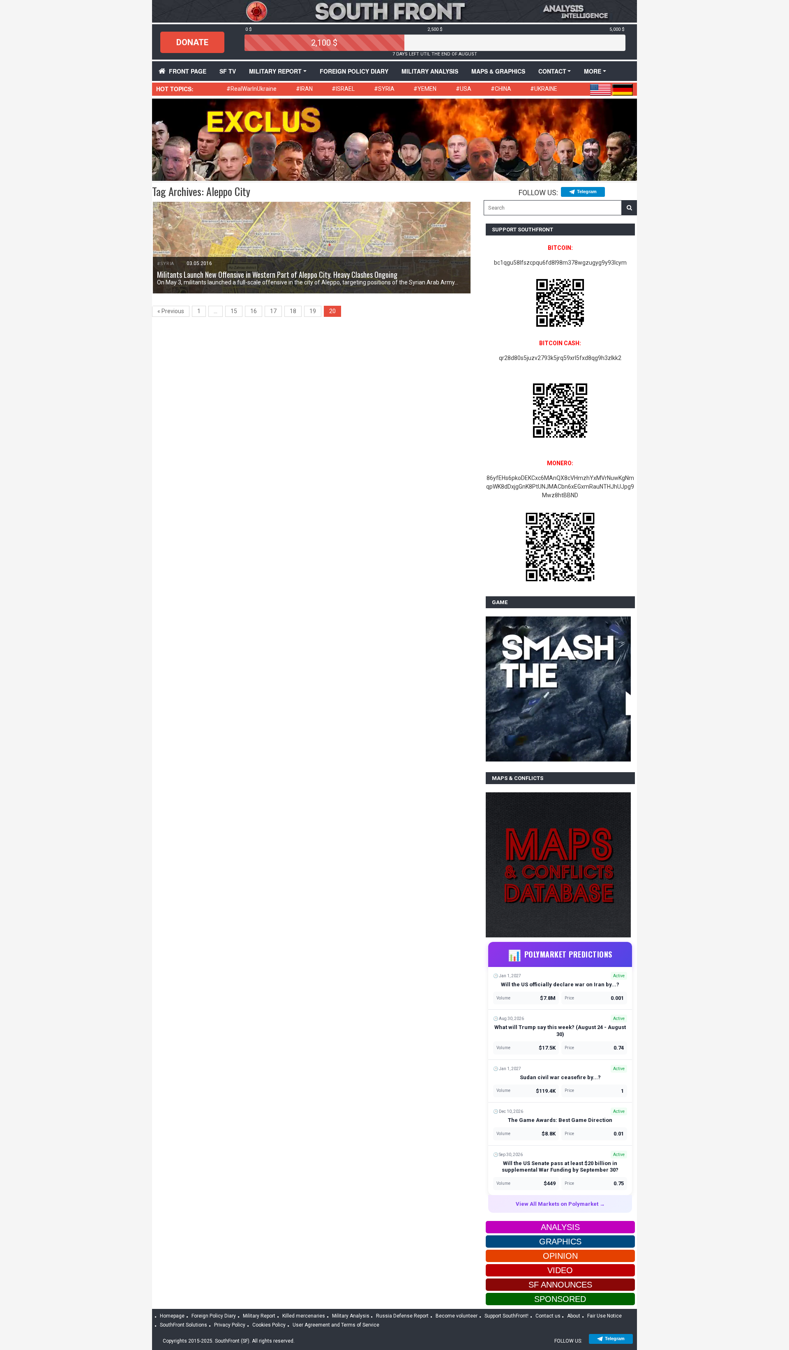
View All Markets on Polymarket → (560, 1204)
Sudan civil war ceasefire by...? (560, 1077)
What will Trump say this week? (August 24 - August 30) (560, 1030)
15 (234, 311)
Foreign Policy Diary (213, 1316)
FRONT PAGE (187, 71)
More (592, 71)
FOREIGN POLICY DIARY (354, 71)
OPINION (560, 1255)
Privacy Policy (229, 1325)
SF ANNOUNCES (560, 1284)
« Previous (170, 311)
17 (273, 311)
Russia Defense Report (402, 1316)
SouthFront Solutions (183, 1325)
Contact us (548, 1316)
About (573, 1316)
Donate (192, 42)
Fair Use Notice (604, 1316)
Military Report (275, 71)
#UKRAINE (543, 88)
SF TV (227, 71)
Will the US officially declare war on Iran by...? (560, 984)
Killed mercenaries (303, 1316)
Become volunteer (457, 1316)
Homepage (172, 1316)
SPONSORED (560, 1299)
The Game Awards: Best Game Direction (560, 1120)
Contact (552, 71)
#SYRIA (384, 88)
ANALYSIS (560, 1227)
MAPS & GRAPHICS (498, 71)
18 (293, 311)
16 (253, 311)
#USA (463, 88)
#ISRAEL (343, 88)
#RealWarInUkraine (251, 88)
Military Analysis (429, 71)
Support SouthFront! (506, 1316)
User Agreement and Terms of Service (336, 1325)
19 (312, 311)
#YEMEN (424, 88)
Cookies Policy (269, 1325)
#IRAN (304, 88)
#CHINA (501, 88)
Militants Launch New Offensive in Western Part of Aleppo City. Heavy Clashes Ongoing (277, 274)
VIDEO (560, 1270)
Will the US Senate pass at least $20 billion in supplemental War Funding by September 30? (560, 1166)
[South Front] (394, 10)
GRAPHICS (560, 1241)
